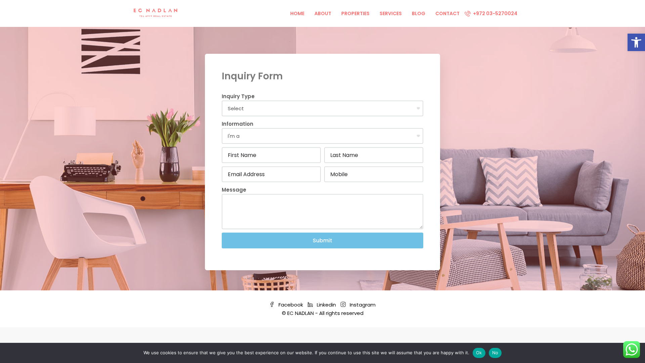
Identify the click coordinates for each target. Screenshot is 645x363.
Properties (355, 13)
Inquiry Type (238, 96)
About (322, 13)
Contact (447, 13)
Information (237, 123)
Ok (479, 352)
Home (297, 13)
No (495, 352)
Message (234, 189)
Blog (418, 13)
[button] (636, 42)
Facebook (290, 304)
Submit (322, 240)
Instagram (362, 304)
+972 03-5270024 (494, 13)
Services (391, 13)
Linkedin (326, 304)
